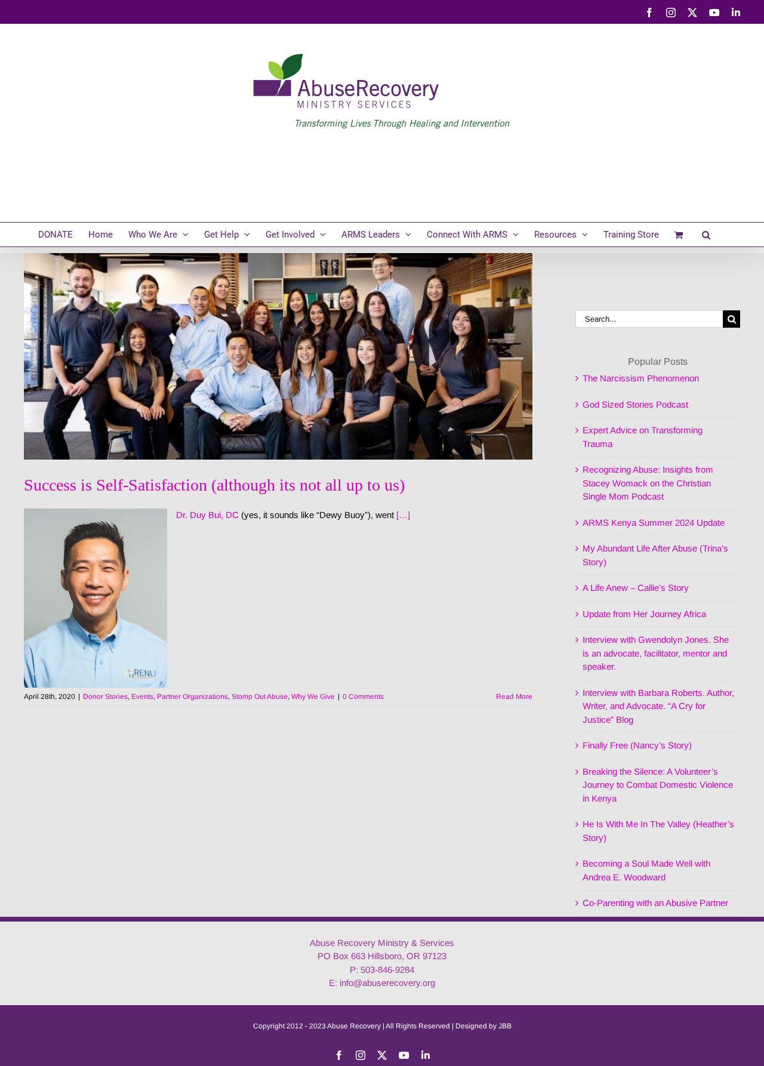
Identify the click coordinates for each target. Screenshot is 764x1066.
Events (142, 696)
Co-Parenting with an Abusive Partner (655, 903)
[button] (706, 235)
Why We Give (313, 696)
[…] (403, 515)
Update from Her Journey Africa (644, 614)
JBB (505, 1026)
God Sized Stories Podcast (635, 404)
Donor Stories (105, 696)
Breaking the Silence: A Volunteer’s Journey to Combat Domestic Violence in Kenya (658, 784)
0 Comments (363, 696)
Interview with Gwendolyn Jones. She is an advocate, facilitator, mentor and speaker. (656, 652)
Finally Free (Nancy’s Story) (637, 745)
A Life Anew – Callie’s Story (636, 588)
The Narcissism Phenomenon (641, 378)
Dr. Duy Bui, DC (207, 515)
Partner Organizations (192, 696)
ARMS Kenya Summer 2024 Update (654, 522)
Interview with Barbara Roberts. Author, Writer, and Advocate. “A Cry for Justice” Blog (658, 706)
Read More (514, 696)
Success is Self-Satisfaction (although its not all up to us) (214, 485)
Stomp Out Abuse (260, 696)
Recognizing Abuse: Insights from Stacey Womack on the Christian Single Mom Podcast (648, 482)
